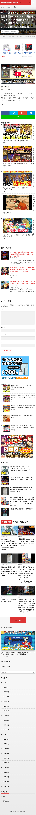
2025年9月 (6, 692)
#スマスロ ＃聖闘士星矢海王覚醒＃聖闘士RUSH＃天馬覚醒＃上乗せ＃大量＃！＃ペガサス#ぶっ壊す (22, 254)
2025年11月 (6, 682)
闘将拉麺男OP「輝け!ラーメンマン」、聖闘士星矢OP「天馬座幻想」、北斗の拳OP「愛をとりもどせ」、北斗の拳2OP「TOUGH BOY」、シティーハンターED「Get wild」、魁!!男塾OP (22, 501)
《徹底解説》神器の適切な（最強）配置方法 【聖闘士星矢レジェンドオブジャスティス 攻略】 (23, 397)
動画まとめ (23, 811)
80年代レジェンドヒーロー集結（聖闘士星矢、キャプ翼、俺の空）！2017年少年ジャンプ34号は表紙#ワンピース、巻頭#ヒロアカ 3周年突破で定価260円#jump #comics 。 (26, 605)
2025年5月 (6, 711)
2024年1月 (6, 786)
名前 (3, 327)
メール (3, 334)
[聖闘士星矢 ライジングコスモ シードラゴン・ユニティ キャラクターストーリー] (5, 285)
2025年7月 (6, 701)
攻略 (4, 796)
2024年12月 (6, 734)
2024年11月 (6, 739)
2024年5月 (6, 767)
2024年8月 (6, 753)
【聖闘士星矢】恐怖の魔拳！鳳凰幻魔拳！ (21, 509)
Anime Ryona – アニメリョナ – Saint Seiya (22, 415)
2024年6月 (6, 763)
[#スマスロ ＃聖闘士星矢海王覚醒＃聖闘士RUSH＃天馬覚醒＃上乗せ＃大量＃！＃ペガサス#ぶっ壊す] (5, 255)
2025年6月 (6, 706)
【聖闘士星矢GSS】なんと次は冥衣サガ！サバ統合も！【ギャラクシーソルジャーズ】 (26, 542)
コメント (3, 309)
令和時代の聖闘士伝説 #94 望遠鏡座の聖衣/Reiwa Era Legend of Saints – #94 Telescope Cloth (21, 489)
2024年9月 (6, 748)
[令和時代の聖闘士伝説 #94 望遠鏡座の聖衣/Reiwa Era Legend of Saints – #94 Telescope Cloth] (5, 491)
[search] (33, 672)
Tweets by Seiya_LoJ (6, 666)
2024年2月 (6, 781)
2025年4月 (6, 715)
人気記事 (9, 7)
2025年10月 (6, 687)
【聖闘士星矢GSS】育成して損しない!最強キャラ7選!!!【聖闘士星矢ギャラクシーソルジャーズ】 (23, 407)
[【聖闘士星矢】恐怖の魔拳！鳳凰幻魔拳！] (5, 512)
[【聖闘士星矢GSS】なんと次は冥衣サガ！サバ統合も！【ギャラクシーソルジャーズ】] (5, 480)
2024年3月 (6, 777)
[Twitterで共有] (14, 113)
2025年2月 (6, 725)
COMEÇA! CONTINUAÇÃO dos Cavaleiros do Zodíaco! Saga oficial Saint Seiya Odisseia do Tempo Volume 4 (22, 468)
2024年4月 (6, 772)
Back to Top (18, 620)
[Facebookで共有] (5, 113)
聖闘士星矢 (14, 31)
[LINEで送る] (18, 117)
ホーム (2, 7)
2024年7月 (6, 758)
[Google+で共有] (22, 113)
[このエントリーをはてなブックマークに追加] (31, 113)
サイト (3, 342)
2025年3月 (6, 720)
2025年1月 (6, 729)
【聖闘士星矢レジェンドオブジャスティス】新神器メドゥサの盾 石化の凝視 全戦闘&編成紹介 (23, 427)
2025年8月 (6, 696)
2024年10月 (6, 744)
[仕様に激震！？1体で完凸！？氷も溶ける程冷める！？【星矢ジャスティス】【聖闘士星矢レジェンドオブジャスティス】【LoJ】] (5, 271)
